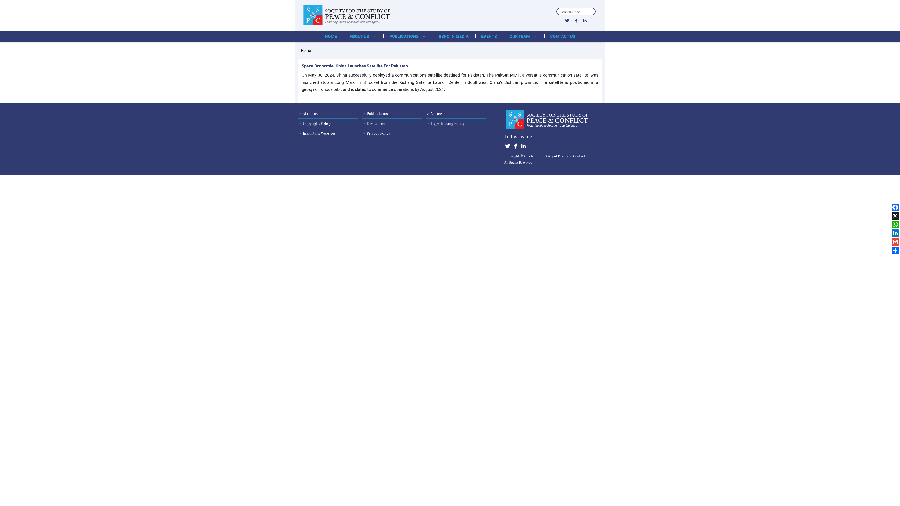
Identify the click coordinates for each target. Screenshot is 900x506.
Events (489, 36)
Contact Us (562, 36)
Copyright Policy (316, 123)
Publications (404, 36)
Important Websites (319, 133)
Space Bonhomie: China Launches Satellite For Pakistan (355, 66)
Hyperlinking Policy (447, 123)
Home (331, 36)
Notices (436, 113)
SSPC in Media (454, 36)
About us (359, 36)
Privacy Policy (378, 133)
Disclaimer (375, 123)
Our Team (520, 36)
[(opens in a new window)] (567, 21)
